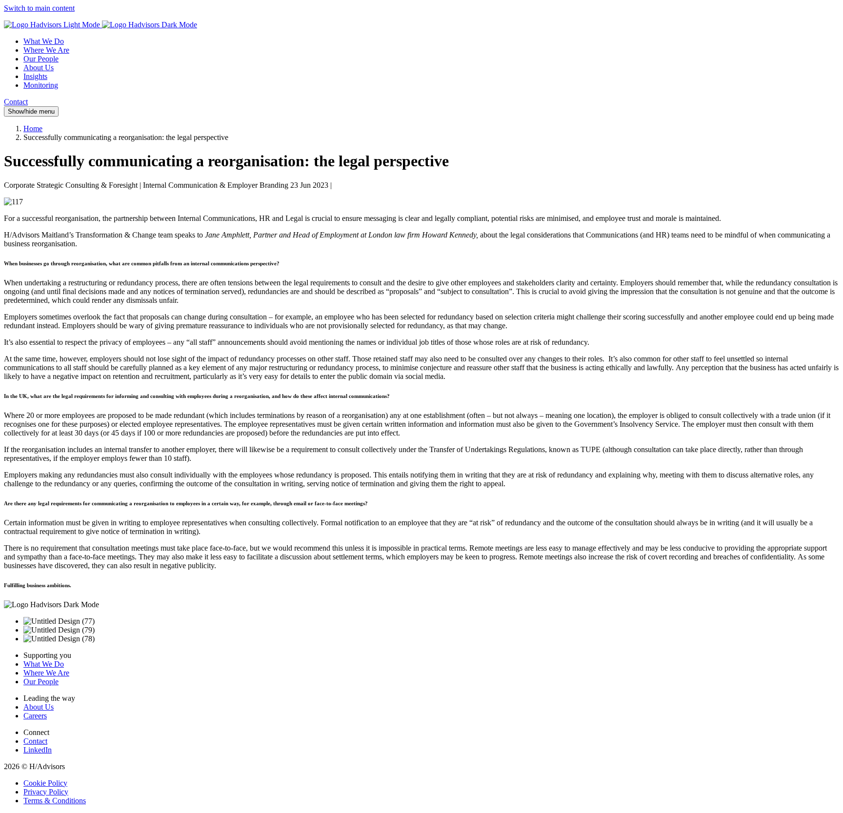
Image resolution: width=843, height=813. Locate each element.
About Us (38, 67)
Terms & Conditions (54, 800)
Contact (16, 102)
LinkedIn (37, 750)
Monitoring (40, 85)
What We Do (43, 41)
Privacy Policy (45, 792)
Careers (35, 716)
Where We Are (46, 50)
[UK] (100, 24)
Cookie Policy (45, 783)
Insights (35, 76)
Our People (41, 59)
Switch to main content (39, 8)
